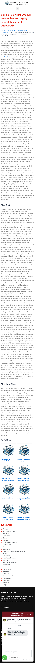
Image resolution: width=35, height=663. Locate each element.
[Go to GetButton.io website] (4, 661)
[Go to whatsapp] (4, 657)
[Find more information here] (17, 636)
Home (3, 30)
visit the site (5, 57)
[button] (17, 8)
